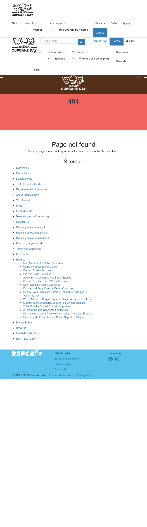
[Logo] (22, 9)
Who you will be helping (73, 29)
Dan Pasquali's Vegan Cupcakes (41, 284)
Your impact (79, 52)
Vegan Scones (31, 295)
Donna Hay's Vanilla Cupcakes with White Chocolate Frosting (58, 313)
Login (131, 40)
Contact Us (22, 221)
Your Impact (56, 23)
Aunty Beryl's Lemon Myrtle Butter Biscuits (47, 277)
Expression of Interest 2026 (31, 189)
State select (22, 168)
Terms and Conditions (28, 248)
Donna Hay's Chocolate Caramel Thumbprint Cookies (53, 292)
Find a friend (23, 173)
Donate (100, 33)
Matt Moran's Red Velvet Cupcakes (43, 263)
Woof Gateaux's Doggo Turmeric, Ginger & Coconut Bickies (57, 299)
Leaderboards (24, 211)
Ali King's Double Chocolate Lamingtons (45, 310)
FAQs (114, 23)
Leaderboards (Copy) (28, 333)
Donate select (24, 178)
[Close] (145, 77)
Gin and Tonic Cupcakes (37, 274)
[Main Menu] (1, 77)
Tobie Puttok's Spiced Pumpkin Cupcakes (46, 306)
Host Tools (22, 254)
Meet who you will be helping (32, 216)
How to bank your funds (29, 243)
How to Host (30, 23)
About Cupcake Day (27, 195)
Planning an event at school (32, 232)
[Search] (81, 42)
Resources (122, 52)
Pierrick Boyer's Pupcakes (38, 270)
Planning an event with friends (33, 238)
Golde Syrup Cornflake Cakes (40, 266)
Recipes (37, 29)
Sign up (127, 23)
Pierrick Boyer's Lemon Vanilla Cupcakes (46, 281)
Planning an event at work (31, 227)
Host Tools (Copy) (26, 338)
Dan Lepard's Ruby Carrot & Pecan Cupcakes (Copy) (53, 317)
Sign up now (100, 41)
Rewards (100, 23)
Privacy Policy (24, 322)
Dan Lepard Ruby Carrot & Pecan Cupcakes (48, 288)
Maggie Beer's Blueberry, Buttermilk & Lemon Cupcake (54, 302)
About (15, 23)
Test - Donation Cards (28, 184)
